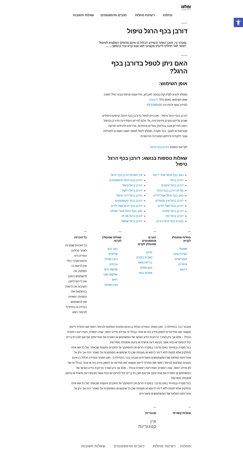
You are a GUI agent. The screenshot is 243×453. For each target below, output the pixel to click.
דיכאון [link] (183, 269)
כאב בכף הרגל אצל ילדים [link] (168, 195)
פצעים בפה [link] (145, 272)
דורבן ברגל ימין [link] (174, 216)
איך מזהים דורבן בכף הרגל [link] (126, 175)
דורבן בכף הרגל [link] (159, 147)
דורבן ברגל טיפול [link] (132, 185)
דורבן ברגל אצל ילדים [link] (170, 205)
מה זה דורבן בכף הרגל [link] (170, 190)
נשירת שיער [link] (180, 253)
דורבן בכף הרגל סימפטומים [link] (125, 180)
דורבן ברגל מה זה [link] (132, 216)
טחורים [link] (182, 264)
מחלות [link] (167, 15)
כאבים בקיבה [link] (144, 257)
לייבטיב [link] (153, 99)
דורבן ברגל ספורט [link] (172, 211)
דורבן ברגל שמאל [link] (131, 221)
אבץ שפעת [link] (111, 284)
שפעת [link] (183, 248)
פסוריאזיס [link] (181, 259)
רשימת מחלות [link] (145, 15)
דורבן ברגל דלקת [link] (132, 190)
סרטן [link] (149, 252)
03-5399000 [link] (154, 104)
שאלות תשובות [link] (83, 15)
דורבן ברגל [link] (176, 180)
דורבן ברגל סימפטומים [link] (128, 200)
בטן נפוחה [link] (146, 267)
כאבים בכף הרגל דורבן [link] (169, 221)
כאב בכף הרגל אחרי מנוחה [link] (126, 211)
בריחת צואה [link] (145, 262)
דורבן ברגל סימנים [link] (172, 185)
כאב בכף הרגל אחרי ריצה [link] (168, 175)
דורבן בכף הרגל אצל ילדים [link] (126, 205)
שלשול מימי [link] (111, 269)
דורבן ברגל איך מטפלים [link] (169, 200)
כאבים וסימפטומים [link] (114, 15)
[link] (238, 22)
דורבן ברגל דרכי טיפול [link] (129, 195)
